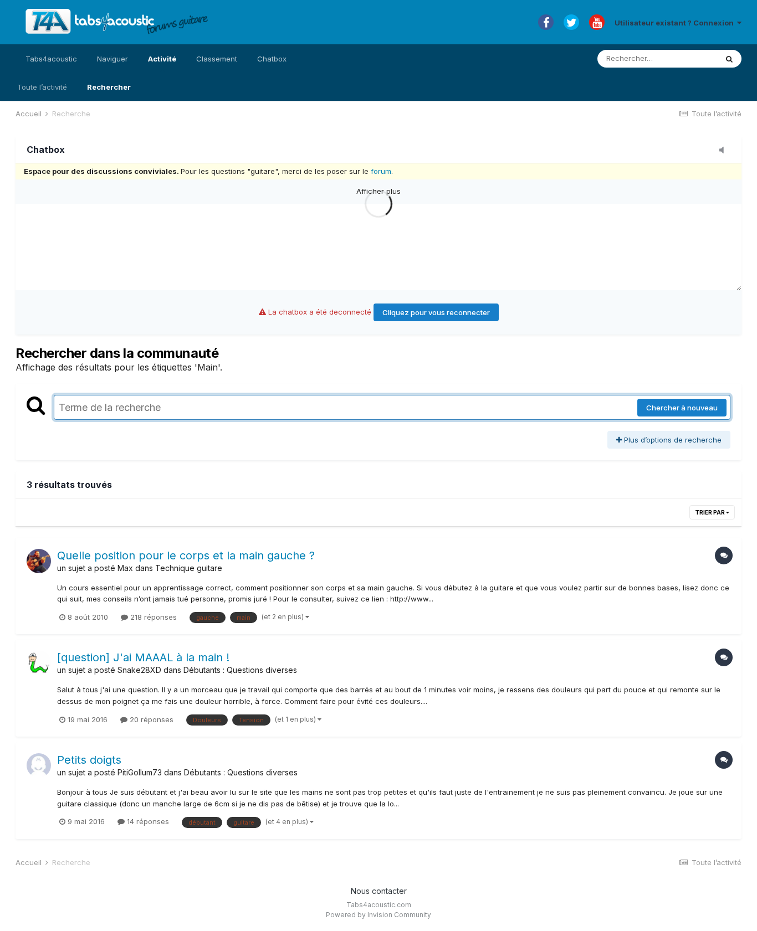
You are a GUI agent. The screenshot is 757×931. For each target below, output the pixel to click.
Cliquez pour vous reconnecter (436, 312)
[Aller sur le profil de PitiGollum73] (39, 765)
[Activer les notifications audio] (724, 150)
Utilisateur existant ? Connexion (676, 22)
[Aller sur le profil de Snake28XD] (39, 663)
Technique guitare (188, 568)
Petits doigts (89, 760)
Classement (216, 58)
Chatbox (272, 58)
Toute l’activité (42, 87)
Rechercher (109, 87)
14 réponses (147, 821)
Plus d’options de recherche (672, 439)
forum (381, 171)
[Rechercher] (729, 59)
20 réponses (150, 719)
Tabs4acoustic (51, 58)
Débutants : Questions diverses (240, 670)
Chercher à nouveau (682, 407)
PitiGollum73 (139, 772)
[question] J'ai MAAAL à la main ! (143, 657)
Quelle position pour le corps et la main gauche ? (186, 555)
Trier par (710, 512)
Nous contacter (379, 891)
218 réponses (152, 617)
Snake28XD (139, 670)
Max (125, 568)
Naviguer (112, 58)
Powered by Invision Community (378, 915)
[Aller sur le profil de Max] (39, 561)
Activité (162, 58)
